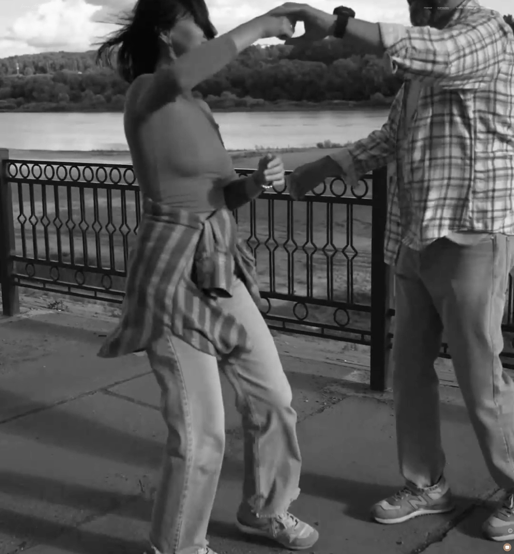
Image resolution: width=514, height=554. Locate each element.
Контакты (486, 8)
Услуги (459, 8)
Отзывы (472, 8)
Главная (428, 8)
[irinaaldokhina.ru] (36, 8)
